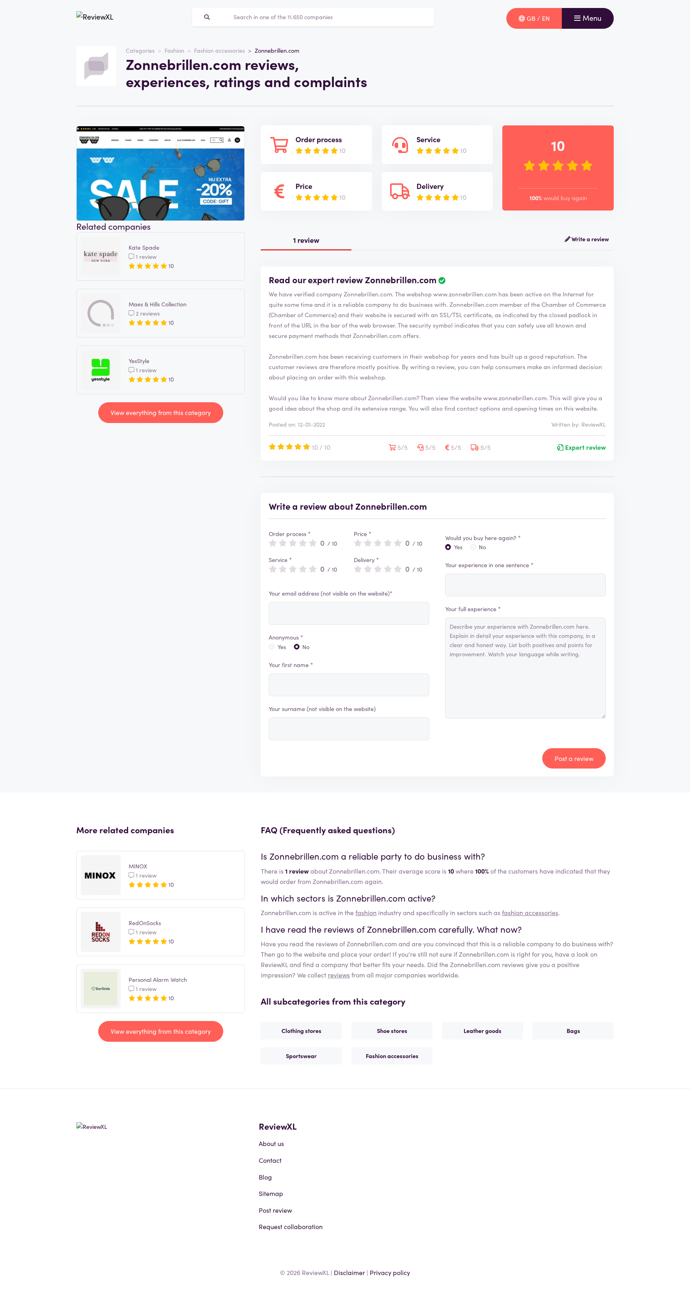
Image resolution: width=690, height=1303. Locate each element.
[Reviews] (94, 18)
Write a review (589, 239)
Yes (282, 647)
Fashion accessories (219, 50)
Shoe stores (392, 1031)
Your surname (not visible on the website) (322, 709)
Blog (265, 1176)
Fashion (174, 50)
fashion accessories (530, 912)
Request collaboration (291, 1226)
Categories (140, 50)
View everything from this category (161, 412)
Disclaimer (349, 1272)
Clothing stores (301, 1031)
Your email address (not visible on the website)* (331, 593)
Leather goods (483, 1031)
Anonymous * (286, 637)
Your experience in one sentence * (489, 565)
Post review (275, 1210)
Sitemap (271, 1193)
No (305, 647)
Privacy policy (390, 1272)
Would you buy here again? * (483, 538)
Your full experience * (473, 609)
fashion (366, 912)
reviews (339, 974)
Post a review (574, 758)
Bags (573, 1031)
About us (271, 1143)
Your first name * (291, 665)
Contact (270, 1160)
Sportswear (301, 1056)
